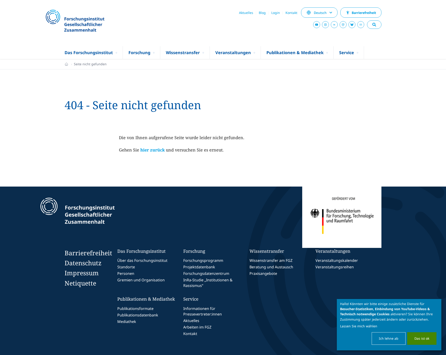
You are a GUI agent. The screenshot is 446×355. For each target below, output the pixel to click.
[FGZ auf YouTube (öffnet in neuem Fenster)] (316, 24)
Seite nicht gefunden (90, 64)
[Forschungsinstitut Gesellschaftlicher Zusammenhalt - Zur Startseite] (99, 217)
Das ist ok (421, 338)
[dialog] (389, 324)
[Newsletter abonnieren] (360, 24)
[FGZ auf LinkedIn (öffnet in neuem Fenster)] (334, 24)
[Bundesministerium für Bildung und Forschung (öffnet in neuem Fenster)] (341, 217)
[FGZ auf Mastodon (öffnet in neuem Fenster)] (343, 24)
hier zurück (152, 150)
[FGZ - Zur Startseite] (87, 21)
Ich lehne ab (388, 338)
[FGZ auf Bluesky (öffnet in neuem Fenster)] (351, 24)
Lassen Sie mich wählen (358, 326)
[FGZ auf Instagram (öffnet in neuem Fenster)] (325, 24)
